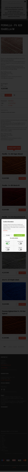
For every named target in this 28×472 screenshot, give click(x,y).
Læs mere (5, 230)
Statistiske (20, 247)
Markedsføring (20, 241)
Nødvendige (7, 241)
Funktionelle (7, 247)
